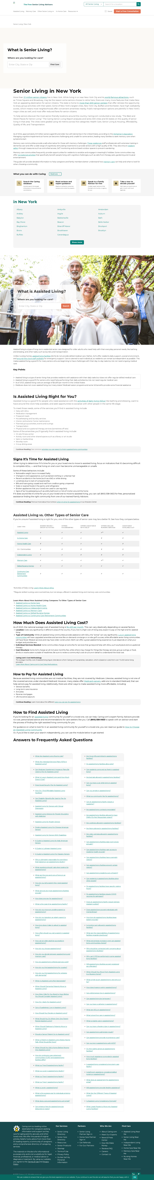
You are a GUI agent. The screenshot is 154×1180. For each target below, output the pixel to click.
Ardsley (20, 214)
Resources (61, 1143)
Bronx (19, 231)
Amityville (61, 209)
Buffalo (20, 235)
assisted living (41, 717)
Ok (135, 1177)
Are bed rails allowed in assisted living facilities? (103, 777)
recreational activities (26, 155)
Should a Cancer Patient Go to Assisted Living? (52, 1034)
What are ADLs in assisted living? (98, 1010)
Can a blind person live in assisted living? (101, 993)
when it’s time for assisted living (68, 502)
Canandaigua (63, 235)
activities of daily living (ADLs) (92, 401)
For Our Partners (87, 1146)
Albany (20, 209)
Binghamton (22, 226)
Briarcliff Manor (63, 226)
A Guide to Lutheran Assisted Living (48, 848)
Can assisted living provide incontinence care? (103, 1038)
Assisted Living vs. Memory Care (29, 611)
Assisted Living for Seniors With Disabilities (50, 835)
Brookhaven (62, 231)
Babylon (20, 218)
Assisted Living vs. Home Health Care (31, 606)
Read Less (54, 174)
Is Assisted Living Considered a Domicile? (101, 1101)
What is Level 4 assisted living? (46, 1088)
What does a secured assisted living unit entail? (52, 1101)
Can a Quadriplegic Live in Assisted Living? (50, 1008)
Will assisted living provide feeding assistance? (103, 1088)
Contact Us (106, 1154)
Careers (105, 1151)
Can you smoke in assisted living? (98, 791)
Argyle (60, 214)
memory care (109, 162)
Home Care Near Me (132, 1148)
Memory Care (22, 560)
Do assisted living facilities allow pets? (100, 764)
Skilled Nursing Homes (25, 566)
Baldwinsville (62, 218)
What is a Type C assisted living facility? (49, 1082)
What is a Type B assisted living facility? (49, 1065)
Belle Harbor (103, 222)
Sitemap (60, 1149)
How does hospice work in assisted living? (101, 987)
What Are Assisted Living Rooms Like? (49, 756)
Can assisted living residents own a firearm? (102, 873)
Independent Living (24, 555)
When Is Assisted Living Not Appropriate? (50, 981)
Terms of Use (33, 1162)
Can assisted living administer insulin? (99, 1032)
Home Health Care (24, 544)
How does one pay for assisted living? (49, 898)
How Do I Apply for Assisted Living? (48, 1002)
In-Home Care (22, 538)
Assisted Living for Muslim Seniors (47, 822)
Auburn (101, 214)
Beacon (60, 222)
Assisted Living (22, 532)
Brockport (102, 226)
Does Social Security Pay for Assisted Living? (51, 785)
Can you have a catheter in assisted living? (101, 1004)
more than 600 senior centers (93, 103)
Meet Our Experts (109, 1135)
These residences (94, 143)
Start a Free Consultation (127, 11)
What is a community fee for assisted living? (102, 796)
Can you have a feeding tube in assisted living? (103, 1026)
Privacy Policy (63, 1154)
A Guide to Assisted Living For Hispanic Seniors (52, 854)
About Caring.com (109, 1132)
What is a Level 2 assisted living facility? (49, 1071)
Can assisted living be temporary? (98, 999)
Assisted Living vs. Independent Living (31, 608)
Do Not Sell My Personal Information (63, 1159)
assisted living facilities (41, 356)
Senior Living (18, 24)
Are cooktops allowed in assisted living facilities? (103, 823)
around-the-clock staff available (30, 359)
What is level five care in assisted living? (100, 1015)
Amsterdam (103, 209)
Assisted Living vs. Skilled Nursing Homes (33, 613)
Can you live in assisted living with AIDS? (101, 1043)
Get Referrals (85, 1143)
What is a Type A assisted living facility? (49, 1076)
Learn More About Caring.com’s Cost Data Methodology (37, 664)
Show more (77, 242)
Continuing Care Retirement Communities (23, 574)
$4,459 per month (60, 383)
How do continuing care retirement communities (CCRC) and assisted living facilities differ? (49, 1057)
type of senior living (38, 378)
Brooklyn (102, 231)
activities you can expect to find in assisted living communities (64, 449)
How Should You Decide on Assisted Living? (51, 1013)
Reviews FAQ (107, 1149)
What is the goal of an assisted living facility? (51, 904)
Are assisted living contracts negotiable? (101, 810)
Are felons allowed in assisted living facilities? (102, 828)
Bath (100, 218)
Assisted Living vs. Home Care (28, 603)
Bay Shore (21, 222)
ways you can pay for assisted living (67, 702)
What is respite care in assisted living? (100, 1021)
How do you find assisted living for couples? (51, 967)
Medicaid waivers (92, 681)
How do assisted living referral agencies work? (52, 962)
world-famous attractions (116, 97)
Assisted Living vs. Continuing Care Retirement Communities (41, 616)
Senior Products (64, 1146)
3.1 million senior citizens (35, 97)
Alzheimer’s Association (123, 134)
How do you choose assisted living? (48, 949)
